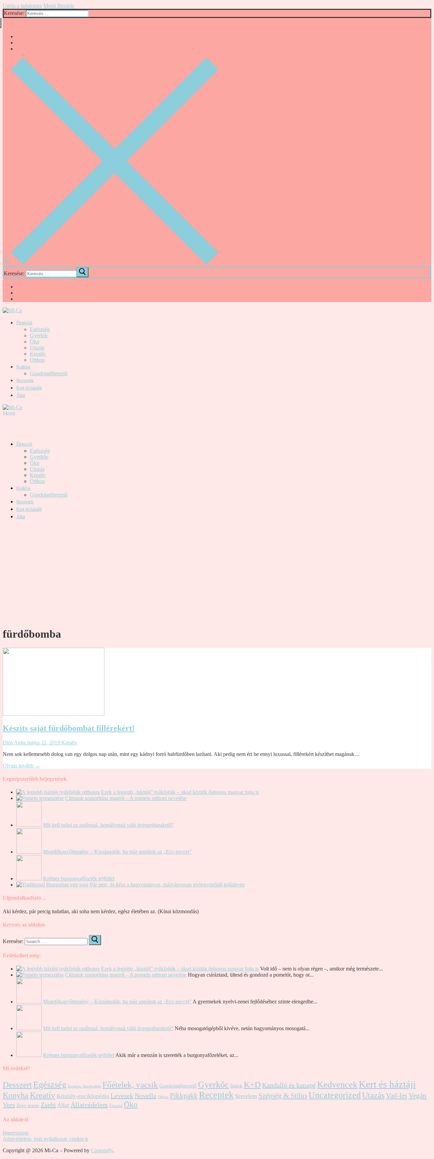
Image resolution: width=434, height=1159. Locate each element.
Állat (63, 1105)
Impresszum (15, 1133)
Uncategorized (335, 1095)
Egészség (49, 1085)
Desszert (17, 1084)
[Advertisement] (217, 573)
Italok (236, 1085)
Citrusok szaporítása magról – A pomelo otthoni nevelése (125, 798)
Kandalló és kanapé (289, 1085)
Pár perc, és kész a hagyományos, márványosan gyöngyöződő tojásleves (167, 884)
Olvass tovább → (21, 765)
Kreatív (68, 742)
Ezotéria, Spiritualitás (84, 1086)
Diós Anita (14, 742)
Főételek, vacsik (130, 1085)
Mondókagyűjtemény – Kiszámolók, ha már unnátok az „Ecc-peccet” (117, 852)
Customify (102, 1150)
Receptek (216, 1095)
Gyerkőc (213, 1085)
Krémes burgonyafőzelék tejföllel (78, 878)
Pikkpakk (184, 1096)
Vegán (418, 1096)
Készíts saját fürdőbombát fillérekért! (69, 728)
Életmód (115, 1106)
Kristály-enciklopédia (83, 1096)
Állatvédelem (89, 1104)
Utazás (373, 1095)
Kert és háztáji (387, 1084)
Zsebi (48, 1104)
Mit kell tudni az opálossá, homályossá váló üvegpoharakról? (108, 825)
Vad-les (396, 1096)
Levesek (122, 1095)
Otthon (163, 1097)
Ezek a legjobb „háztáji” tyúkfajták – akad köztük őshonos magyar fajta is (180, 792)
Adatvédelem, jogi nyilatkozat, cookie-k (45, 1139)
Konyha (15, 1095)
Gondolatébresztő (178, 1085)
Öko (131, 1104)
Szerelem (246, 1096)
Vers (9, 1104)
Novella (145, 1095)
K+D (252, 1084)
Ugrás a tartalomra (22, 5)
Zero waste (27, 1105)
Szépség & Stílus (282, 1096)
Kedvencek (337, 1085)
